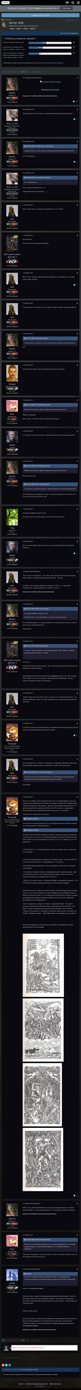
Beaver (16, 26)
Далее (23, 71)
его (66, 545)
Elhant (12, 445)
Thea (12, 528)
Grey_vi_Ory (12, 123)
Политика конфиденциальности (36, 1384)
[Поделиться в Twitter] (6, 1365)
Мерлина (54, 676)
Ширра (12, 384)
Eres (12, 414)
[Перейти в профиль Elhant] (12, 437)
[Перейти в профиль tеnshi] (12, 1275)
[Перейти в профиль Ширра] (12, 373)
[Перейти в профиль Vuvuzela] (12, 732)
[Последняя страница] (27, 72)
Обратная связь (55, 1384)
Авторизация (7, 19)
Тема (21, 1384)
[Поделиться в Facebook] (9, 1365)
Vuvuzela (12, 743)
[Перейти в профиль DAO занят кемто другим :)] (12, 243)
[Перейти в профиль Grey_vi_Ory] (12, 115)
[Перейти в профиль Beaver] (4, 24)
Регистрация (67, 8)
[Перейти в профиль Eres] (12, 406)
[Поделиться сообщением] (77, 78)
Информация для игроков (50, 89)
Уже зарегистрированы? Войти (47, 8)
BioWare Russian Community (23, 8)
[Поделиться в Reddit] (3, 1365)
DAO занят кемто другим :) (12, 255)
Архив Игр (35, 26)
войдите (14, 63)
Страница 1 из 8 (36, 72)
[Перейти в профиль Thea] (12, 517)
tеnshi (12, 1283)
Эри (12, 219)
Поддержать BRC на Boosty (40, 15)
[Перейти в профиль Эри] (12, 210)
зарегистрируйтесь (26, 63)
